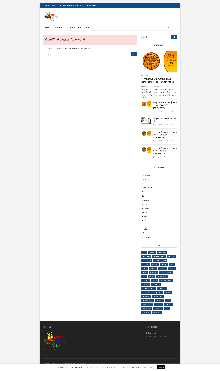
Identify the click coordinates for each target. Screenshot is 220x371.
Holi (171, 264)
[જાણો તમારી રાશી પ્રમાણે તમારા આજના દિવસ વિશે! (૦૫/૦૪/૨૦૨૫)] (146, 133)
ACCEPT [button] (161, 367)
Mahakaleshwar (166, 272)
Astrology (70, 27)
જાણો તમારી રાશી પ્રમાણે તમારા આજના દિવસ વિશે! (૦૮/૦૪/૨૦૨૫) (157, 80)
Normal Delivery (166, 280)
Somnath (168, 304)
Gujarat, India (152, 333)
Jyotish (172, 268)
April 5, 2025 (158, 125)
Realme (167, 292)
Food (143, 183)
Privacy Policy (91, 6)
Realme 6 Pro (157, 296)
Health (144, 192)
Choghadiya (147, 260)
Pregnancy (145, 225)
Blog (87, 27)
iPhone (153, 268)
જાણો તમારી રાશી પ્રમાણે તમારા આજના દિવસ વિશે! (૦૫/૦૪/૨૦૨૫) (165, 135)
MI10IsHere (162, 276)
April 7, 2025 (158, 111)
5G (144, 252)
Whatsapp (156, 312)
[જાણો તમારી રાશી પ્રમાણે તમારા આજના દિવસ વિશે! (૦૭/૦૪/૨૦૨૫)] (146, 104)
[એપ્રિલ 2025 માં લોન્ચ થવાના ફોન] (146, 120)
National (144, 217)
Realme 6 (146, 296)
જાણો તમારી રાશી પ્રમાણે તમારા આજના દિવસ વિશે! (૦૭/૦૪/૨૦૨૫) (165, 105)
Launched (153, 272)
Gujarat (145, 264)
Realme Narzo (147, 300)
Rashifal (158, 292)
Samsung (158, 304)
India (144, 268)
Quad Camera (147, 292)
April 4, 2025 (158, 157)
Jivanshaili (145, 204)
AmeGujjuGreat (159, 256)
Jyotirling (145, 208)
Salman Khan (147, 304)
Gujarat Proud (146, 188)
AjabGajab (146, 256)
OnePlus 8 (156, 284)
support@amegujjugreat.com (74, 5)
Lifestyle (144, 212)
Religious (144, 229)
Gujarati (154, 264)
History (144, 196)
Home (46, 27)
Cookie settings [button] (148, 367)
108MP (152, 252)
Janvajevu (145, 200)
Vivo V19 (146, 312)
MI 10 (151, 276)
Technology (57, 27)
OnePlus (146, 284)
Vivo (167, 308)
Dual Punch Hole (160, 260)
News (80, 27)
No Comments (157, 86)
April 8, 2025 (146, 86)
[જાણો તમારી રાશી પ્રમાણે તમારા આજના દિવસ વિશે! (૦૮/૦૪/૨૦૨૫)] (159, 61)
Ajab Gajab (145, 175)
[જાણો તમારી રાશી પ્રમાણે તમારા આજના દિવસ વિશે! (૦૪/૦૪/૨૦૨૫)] (146, 150)
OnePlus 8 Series (148, 288)
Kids (144, 272)
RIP (142, 233)
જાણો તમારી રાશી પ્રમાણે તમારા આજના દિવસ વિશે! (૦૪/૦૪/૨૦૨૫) (165, 151)
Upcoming (158, 308)
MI (144, 276)
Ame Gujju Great (49, 363)
